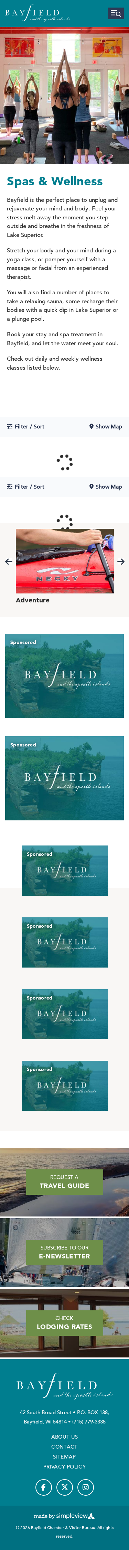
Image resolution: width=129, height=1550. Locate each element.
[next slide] (121, 561)
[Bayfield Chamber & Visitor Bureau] (37, 13)
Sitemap (64, 1456)
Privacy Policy (64, 1466)
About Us (64, 1436)
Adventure (33, 600)
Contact (64, 1446)
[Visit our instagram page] (85, 1487)
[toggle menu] (116, 13)
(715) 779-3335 (89, 1421)
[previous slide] (9, 561)
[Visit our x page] (64, 1487)
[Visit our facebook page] (43, 1487)
